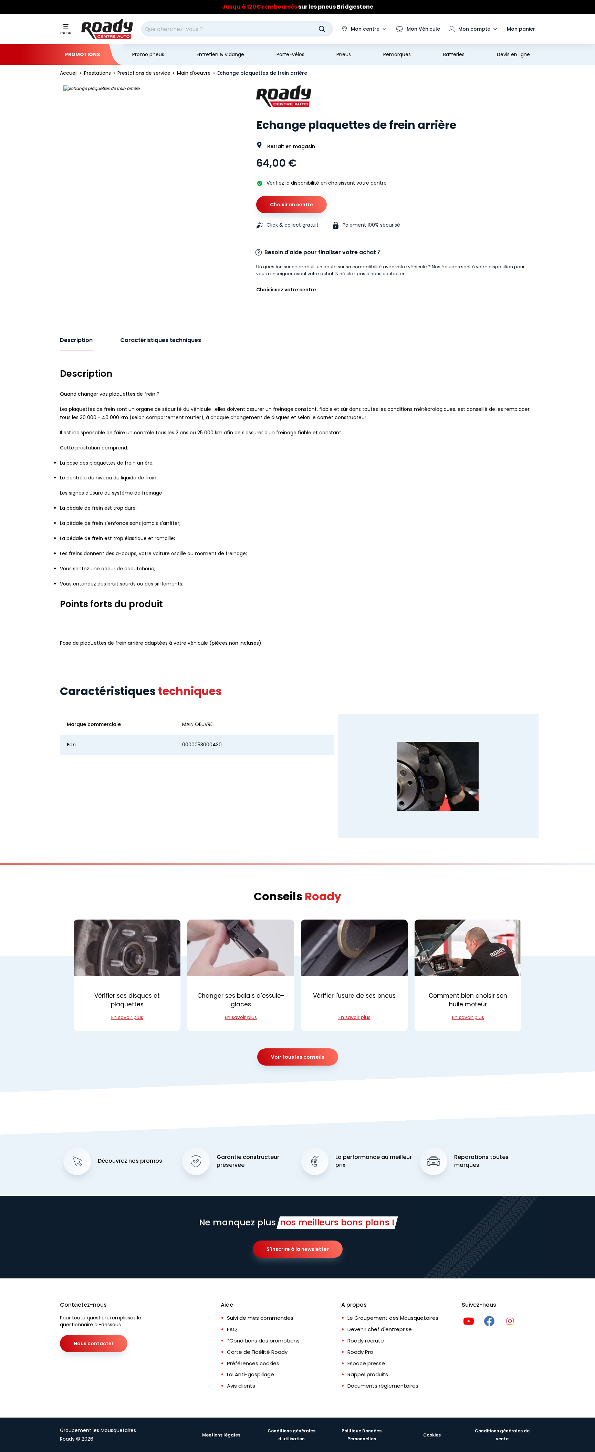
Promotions (82, 54)
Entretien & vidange (220, 54)
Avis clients (241, 1385)
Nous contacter (94, 1343)
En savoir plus (127, 1017)
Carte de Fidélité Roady (257, 1352)
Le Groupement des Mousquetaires (392, 1317)
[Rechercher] (321, 28)
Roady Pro (360, 1352)
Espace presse (366, 1363)
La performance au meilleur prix (373, 1161)
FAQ (232, 1329)
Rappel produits (367, 1374)
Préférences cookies (253, 1363)
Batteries (453, 54)
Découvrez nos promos (130, 1161)
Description (76, 340)
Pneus (343, 54)
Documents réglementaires (382, 1385)
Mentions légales (221, 1435)
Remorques (397, 54)
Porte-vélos (290, 54)
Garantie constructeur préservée (248, 1161)
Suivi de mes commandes (260, 1317)
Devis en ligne (513, 54)
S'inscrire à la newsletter (298, 1249)
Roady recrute (365, 1340)
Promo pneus (148, 54)
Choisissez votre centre (286, 289)
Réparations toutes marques (481, 1161)
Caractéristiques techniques (160, 340)
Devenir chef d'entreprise (379, 1329)
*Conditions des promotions (263, 1340)
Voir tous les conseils (297, 1057)
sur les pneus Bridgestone (297, 7)
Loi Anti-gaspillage (250, 1374)
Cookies (432, 1435)
